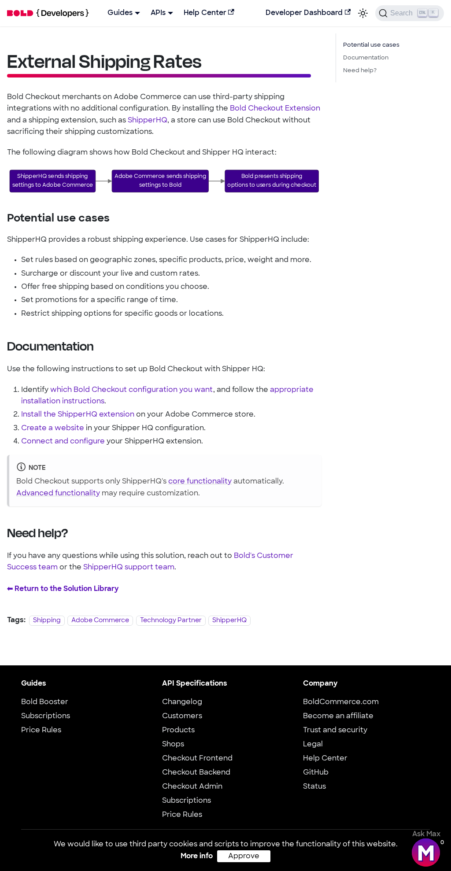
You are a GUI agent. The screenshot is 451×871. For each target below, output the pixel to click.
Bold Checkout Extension (275, 108)
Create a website (52, 428)
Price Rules (41, 730)
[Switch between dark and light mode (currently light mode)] (363, 13)
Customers (182, 716)
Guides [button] (120, 13)
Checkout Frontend (197, 758)
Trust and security (335, 730)
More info (197, 856)
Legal (313, 744)
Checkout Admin (192, 786)
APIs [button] (158, 13)
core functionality (200, 481)
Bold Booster (44, 702)
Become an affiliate (338, 716)
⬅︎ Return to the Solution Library (62, 589)
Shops (173, 744)
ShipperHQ (147, 120)
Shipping (47, 620)
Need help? (360, 71)
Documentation (365, 58)
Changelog (182, 702)
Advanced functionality (58, 493)
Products (178, 730)
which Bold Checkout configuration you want (131, 390)
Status (314, 786)
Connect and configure (63, 441)
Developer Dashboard (304, 13)
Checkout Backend (196, 772)
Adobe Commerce (100, 620)
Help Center (205, 13)
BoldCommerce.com (341, 702)
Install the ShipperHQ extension (77, 414)
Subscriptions (45, 716)
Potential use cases (371, 45)
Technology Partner (171, 620)
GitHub (316, 772)
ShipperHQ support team (128, 567)
